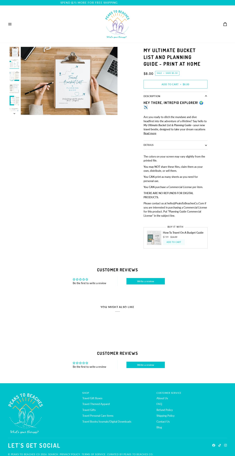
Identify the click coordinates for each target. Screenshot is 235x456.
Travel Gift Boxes (92, 398)
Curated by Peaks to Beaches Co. (130, 454)
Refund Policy (165, 410)
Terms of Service (94, 454)
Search (53, 454)
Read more (150, 133)
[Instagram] (225, 445)
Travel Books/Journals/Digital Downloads (106, 421)
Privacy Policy (70, 454)
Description (152, 96)
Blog (159, 427)
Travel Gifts (89, 410)
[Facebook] (213, 445)
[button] (43, 392)
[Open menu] (13, 24)
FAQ (159, 404)
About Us (162, 398)
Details (149, 145)
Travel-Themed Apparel (96, 404)
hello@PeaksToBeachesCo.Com (185, 203)
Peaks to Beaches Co (25, 454)
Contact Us (163, 421)
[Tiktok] (219, 445)
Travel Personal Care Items (97, 415)
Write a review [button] (145, 281)
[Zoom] (27, 109)
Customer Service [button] (169, 393)
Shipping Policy (166, 415)
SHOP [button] (85, 393)
